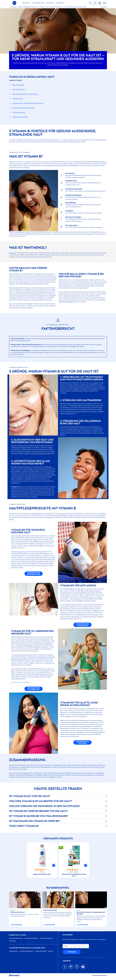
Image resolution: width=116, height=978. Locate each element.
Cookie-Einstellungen (46, 938)
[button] (53, 865)
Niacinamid (97, 284)
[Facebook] (64, 967)
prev (10, 909)
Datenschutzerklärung (31, 938)
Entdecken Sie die (82, 624)
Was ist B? (18, 85)
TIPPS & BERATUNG (38, 3)
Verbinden (67, 961)
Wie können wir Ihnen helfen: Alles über (27, 948)
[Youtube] (83, 967)
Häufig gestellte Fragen (20, 117)
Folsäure (71, 589)
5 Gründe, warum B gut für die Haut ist (27, 103)
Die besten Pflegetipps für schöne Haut (28, 7)
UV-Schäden (94, 615)
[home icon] (9, 7)
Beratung (14, 7)
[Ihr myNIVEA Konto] (95, 3)
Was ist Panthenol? (18, 89)
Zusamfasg (18, 112)
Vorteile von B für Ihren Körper (25, 94)
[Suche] (90, 3)
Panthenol (12, 253)
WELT (60, 3)
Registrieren (68, 935)
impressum (12, 940)
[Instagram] (71, 967)
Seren (66, 513)
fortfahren (72, 952)
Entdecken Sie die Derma (33, 688)
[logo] (14, 3)
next (106, 909)
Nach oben (104, 7)
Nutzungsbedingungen (16, 938)
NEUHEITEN (50, 3)
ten (64, 284)
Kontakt (50, 951)
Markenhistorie (13, 951)
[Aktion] (99, 3)
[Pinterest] (77, 967)
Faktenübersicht (17, 98)
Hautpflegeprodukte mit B (23, 108)
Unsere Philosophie (40, 951)
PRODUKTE (26, 3)
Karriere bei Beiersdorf (26, 951)
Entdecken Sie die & (33, 573)
